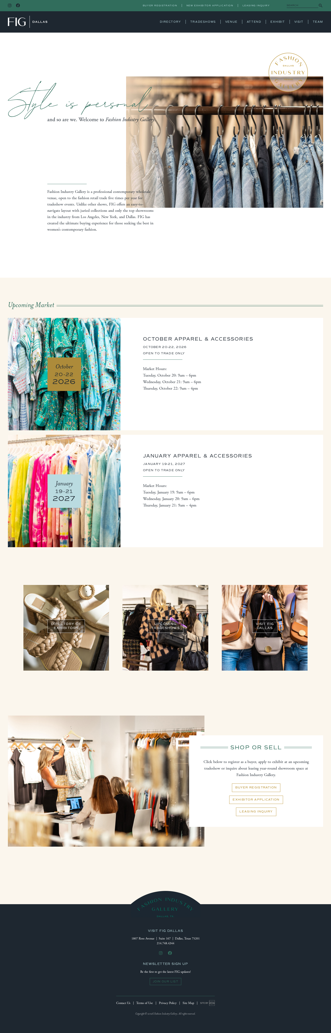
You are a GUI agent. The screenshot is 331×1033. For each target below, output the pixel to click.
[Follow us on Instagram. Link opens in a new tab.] (9, 6)
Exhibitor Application (256, 799)
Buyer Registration (160, 5)
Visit (299, 21)
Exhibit (277, 21)
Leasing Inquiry (256, 5)
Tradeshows (203, 21)
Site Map (188, 1003)
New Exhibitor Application (209, 5)
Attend (254, 21)
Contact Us (123, 1003)
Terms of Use (144, 1003)
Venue (231, 21)
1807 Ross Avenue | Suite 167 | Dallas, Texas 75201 (165, 939)
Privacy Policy (168, 1003)
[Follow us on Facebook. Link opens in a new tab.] (18, 6)
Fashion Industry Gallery (27, 22)
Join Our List (165, 981)
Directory (170, 21)
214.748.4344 (165, 943)
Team (318, 21)
